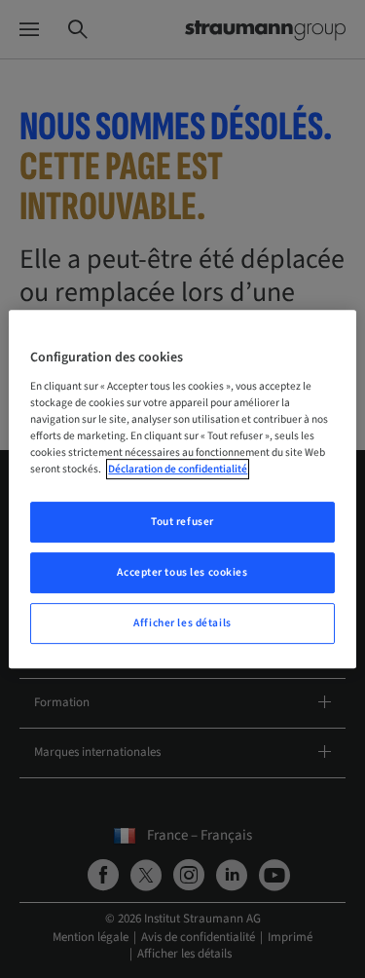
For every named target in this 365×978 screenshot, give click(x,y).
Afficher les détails (182, 623)
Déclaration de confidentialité (177, 469)
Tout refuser (182, 521)
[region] (182, 489)
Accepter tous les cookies (182, 572)
